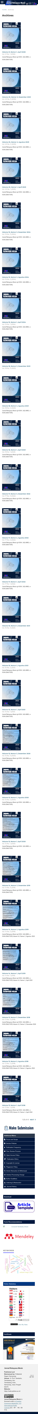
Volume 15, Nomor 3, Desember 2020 (16, 754)
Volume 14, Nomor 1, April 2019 (13, 973)
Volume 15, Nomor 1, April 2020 (14, 841)
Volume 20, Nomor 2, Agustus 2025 (15, 142)
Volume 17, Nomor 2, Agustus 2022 (15, 538)
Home (4, 9)
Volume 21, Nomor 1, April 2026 (14, 52)
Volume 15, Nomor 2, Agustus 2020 (15, 797)
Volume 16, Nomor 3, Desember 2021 (16, 626)
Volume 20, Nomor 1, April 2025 (14, 187)
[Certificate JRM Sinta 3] (19, 1359)
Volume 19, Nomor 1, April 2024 (14, 322)
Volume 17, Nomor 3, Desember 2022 (16, 494)
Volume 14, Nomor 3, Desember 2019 (16, 885)
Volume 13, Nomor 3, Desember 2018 (16, 1017)
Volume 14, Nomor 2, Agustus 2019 (15, 929)
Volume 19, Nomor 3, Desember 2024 (16, 232)
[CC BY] (9, 1407)
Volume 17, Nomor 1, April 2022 (13, 582)
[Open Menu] (2, 2)
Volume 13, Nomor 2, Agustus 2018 (15, 1061)
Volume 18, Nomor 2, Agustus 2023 (15, 406)
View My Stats (23, 1324)
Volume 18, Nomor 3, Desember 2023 (16, 366)
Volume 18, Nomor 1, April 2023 (14, 450)
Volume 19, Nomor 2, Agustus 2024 (15, 277)
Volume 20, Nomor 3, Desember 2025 (16, 97)
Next (32, 1120)
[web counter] (14, 1324)
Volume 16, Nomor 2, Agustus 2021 (15, 665)
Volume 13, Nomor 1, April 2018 (13, 1105)
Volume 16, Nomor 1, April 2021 (13, 710)
